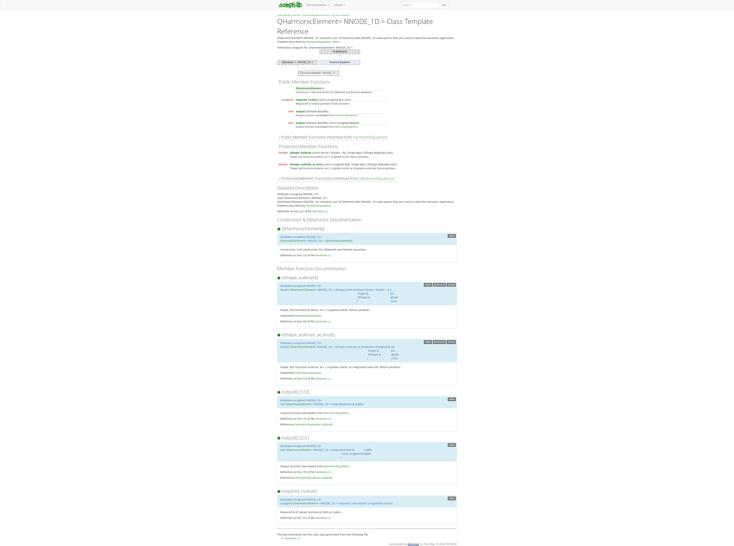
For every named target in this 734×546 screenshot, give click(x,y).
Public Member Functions (288, 15)
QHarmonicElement (309, 88)
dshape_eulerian (300, 152)
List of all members (340, 15)
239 (304, 472)
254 (304, 378)
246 (304, 321)
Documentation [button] (317, 5)
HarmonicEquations (318, 42)
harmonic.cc (320, 211)
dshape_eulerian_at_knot (306, 164)
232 (304, 518)
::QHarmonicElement (337, 241)
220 (301, 211)
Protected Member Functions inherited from (337, 178)
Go (444, 5)
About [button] (339, 5)
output (300, 111)
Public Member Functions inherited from (333, 137)
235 (304, 418)
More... (337, 42)
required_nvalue (306, 99)
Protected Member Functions (316, 15)
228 (304, 255)
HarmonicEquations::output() (313, 424)
